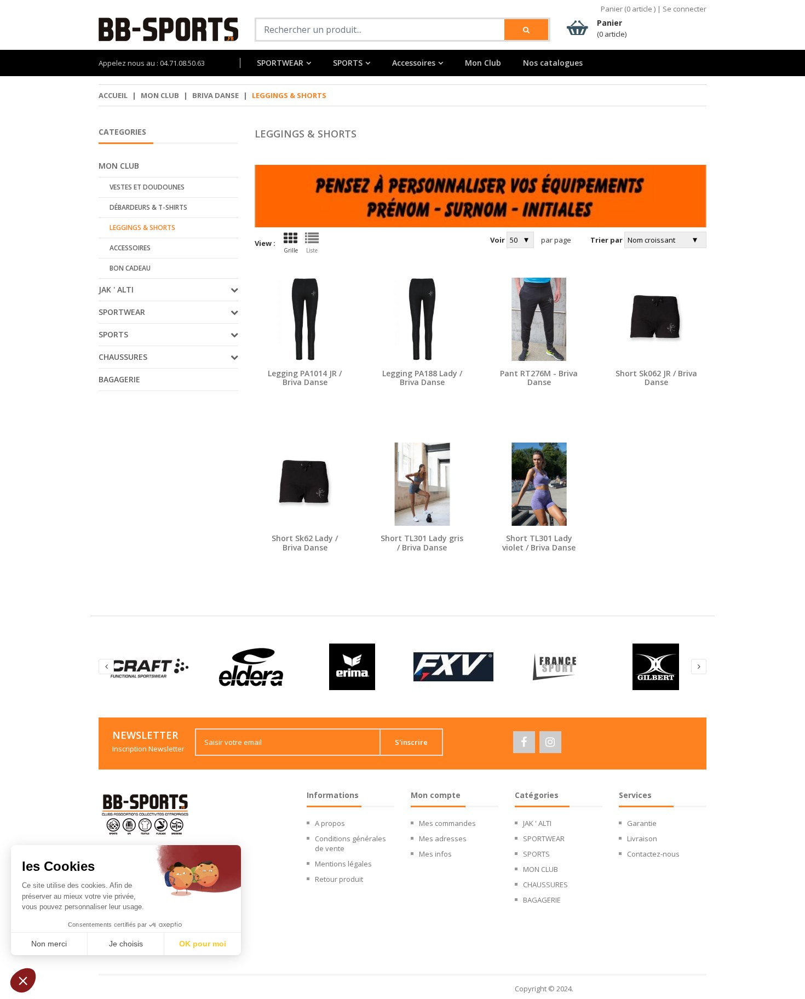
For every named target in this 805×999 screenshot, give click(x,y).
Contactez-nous (653, 854)
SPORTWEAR (280, 63)
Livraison (642, 838)
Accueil (113, 95)
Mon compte (436, 795)
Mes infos (435, 854)
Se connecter (684, 9)
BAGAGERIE (119, 379)
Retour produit (339, 879)
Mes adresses (443, 838)
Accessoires (130, 247)
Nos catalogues (553, 63)
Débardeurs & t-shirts (148, 207)
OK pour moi (202, 943)
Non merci (49, 943)
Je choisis (126, 943)
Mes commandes (447, 823)
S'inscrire (411, 742)
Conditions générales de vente (350, 843)
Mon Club (483, 63)
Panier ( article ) (628, 9)
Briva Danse (215, 95)
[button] (23, 980)
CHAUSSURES (545, 884)
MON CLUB (160, 95)
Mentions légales (343, 864)
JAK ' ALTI (537, 823)
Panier (611, 28)
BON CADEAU (130, 268)
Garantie (642, 823)
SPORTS (348, 63)
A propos (330, 823)
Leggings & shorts (142, 227)
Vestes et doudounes (147, 187)
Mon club (119, 165)
